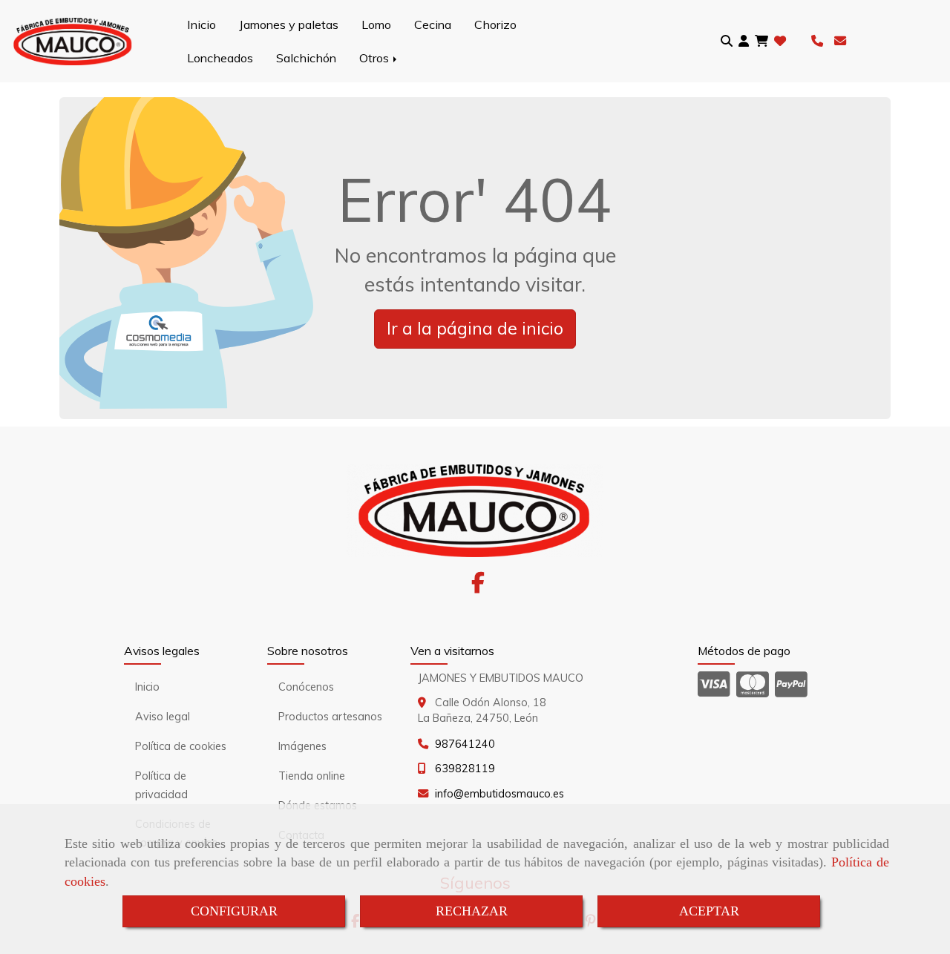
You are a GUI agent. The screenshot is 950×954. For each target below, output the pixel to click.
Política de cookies (180, 746)
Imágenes (302, 746)
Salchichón (306, 57)
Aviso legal (162, 716)
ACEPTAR (709, 911)
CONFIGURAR (234, 911)
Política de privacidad (161, 785)
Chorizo (495, 24)
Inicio (201, 24)
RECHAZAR (472, 911)
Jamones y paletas (288, 24)
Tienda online (311, 776)
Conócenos (306, 687)
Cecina (432, 24)
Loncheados (220, 57)
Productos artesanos (330, 716)
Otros (375, 57)
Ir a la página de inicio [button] (475, 328)
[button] (744, 41)
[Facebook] (478, 586)
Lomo (376, 24)
